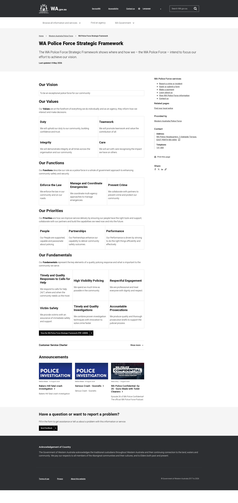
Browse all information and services (60, 23)
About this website (78, 479)
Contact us (130, 8)
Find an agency (98, 23)
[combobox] (152, 8)
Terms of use (44, 479)
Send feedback (46, 428)
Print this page (163, 156)
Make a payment (166, 89)
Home (41, 36)
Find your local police (163, 108)
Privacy (60, 479)
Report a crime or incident (170, 83)
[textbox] (152, 8)
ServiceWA (96, 8)
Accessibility (113, 8)
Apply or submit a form (169, 86)
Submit (195, 9)
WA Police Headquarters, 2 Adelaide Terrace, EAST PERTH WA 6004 (176, 138)
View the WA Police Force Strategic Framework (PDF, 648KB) (64, 333)
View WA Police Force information (174, 95)
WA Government (123, 23)
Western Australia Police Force (61, 36)
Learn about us (166, 92)
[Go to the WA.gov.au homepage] (52, 8)
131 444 (160, 147)
